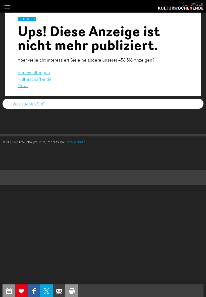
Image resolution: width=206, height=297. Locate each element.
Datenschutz (75, 141)
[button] (7, 7)
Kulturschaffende (35, 79)
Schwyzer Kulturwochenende (180, 6)
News (23, 85)
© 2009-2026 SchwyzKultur (24, 141)
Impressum (55, 141)
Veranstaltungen (34, 72)
